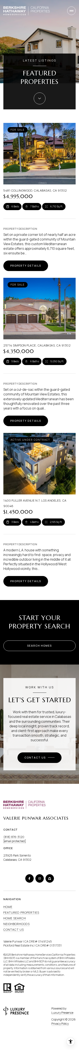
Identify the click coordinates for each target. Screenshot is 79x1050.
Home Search (14, 918)
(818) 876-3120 (13, 837)
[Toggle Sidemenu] (71, 11)
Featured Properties (21, 912)
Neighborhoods (16, 924)
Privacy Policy (60, 1024)
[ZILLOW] (50, 878)
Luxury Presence (62, 1013)
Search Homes (39, 645)
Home (7, 907)
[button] (39, 757)
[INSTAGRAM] (39, 878)
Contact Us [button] (13, 930)
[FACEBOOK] (29, 878)
